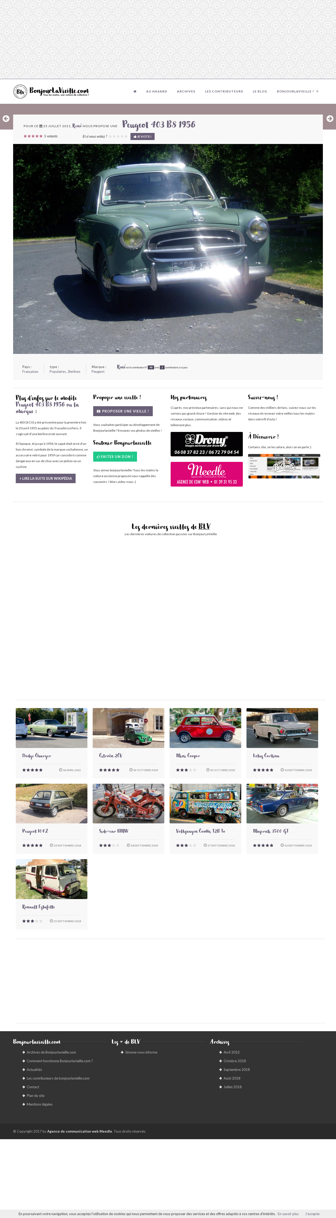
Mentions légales (39, 1104)
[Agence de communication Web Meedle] (207, 477)
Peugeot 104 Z (35, 832)
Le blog (260, 91)
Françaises (30, 371)
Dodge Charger (36, 757)
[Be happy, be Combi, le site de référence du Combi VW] (284, 466)
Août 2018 (232, 1078)
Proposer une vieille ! (125, 411)
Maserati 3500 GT (270, 832)
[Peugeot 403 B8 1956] (168, 249)
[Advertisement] (168, 39)
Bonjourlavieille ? (295, 91)
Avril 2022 (232, 1052)
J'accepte (312, 1214)
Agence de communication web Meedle (79, 1131)
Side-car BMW (113, 832)
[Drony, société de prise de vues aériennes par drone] (207, 447)
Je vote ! (143, 136)
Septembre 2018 (237, 1069)
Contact (33, 1087)
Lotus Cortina (266, 757)
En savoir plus (288, 1214)
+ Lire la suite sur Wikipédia (45, 478)
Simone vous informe (141, 1052)
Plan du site (35, 1095)
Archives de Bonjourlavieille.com (51, 1052)
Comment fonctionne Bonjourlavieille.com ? (60, 1061)
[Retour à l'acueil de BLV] (135, 91)
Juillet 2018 (233, 1087)
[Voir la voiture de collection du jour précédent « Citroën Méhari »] (6, 118)
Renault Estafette (38, 908)
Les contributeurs (224, 91)
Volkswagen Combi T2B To (200, 832)
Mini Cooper (188, 757)
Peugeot (98, 371)
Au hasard (156, 91)
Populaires (58, 371)
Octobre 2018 (235, 1061)
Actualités (34, 1069)
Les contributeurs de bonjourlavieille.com (58, 1078)
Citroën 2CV (110, 757)
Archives (186, 91)
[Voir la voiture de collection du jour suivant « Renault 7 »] (330, 118)
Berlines (74, 371)
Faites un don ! (117, 457)
